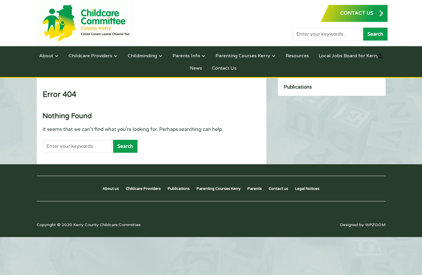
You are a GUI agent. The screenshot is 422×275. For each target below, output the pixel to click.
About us (110, 188)
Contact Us (224, 68)
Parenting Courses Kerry (243, 56)
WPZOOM (375, 224)
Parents (254, 188)
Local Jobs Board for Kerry (349, 56)
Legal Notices (307, 188)
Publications (298, 87)
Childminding (142, 56)
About (46, 56)
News (196, 68)
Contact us (278, 188)
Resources (297, 56)
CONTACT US (356, 13)
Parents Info (186, 56)
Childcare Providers (90, 56)
